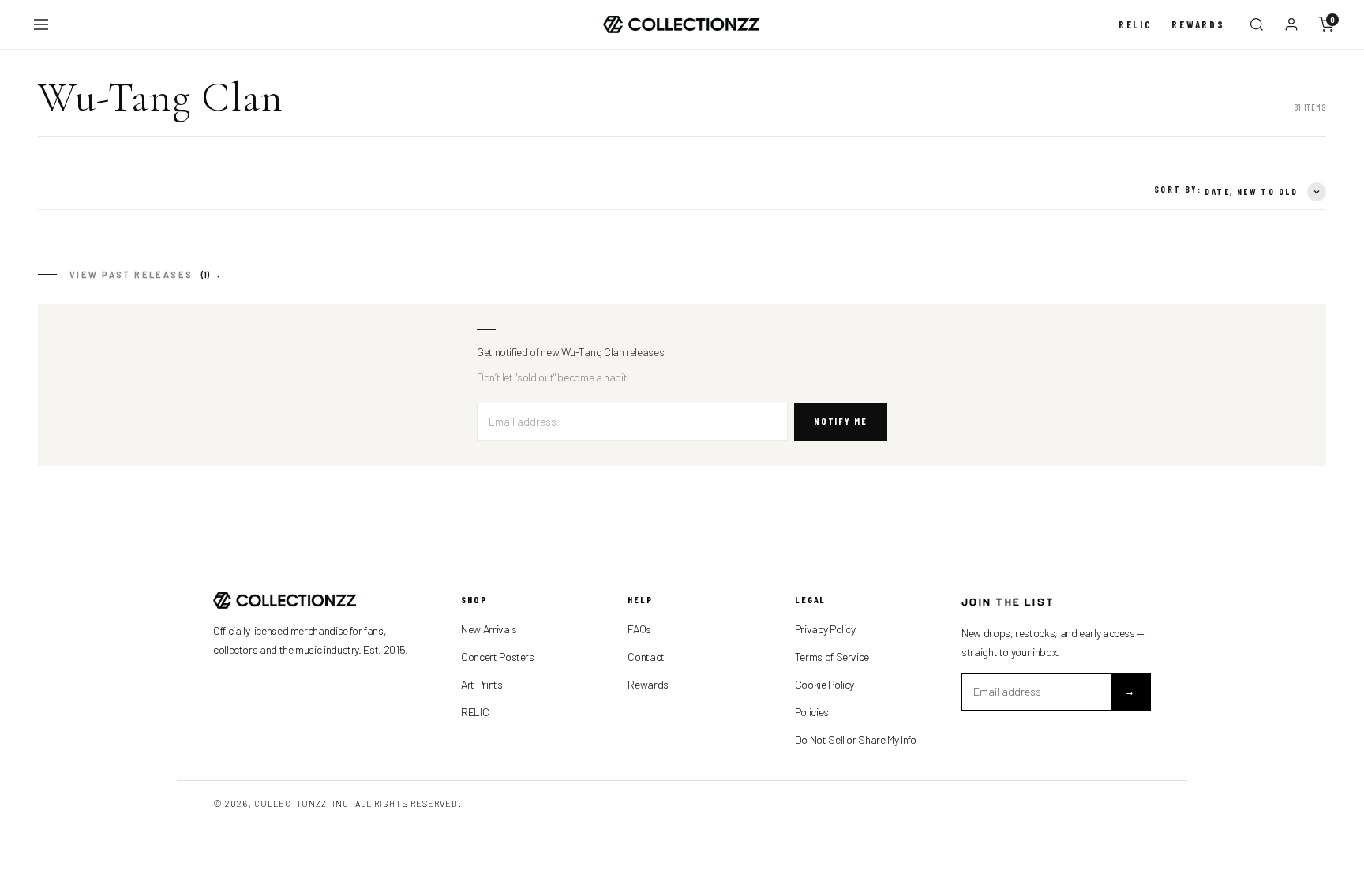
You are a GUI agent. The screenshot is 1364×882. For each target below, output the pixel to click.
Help (640, 599)
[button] (145, 274)
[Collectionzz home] (682, 25)
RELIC (475, 712)
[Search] (1256, 24)
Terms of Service (832, 656)
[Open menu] (41, 24)
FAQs (639, 629)
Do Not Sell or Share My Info (855, 739)
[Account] (1291, 24)
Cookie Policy (824, 684)
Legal (810, 599)
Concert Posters (497, 656)
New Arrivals (489, 629)
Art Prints (481, 684)
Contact (646, 656)
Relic (1135, 24)
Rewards (1198, 24)
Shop (474, 599)
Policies (812, 712)
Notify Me (840, 420)
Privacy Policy (825, 629)
